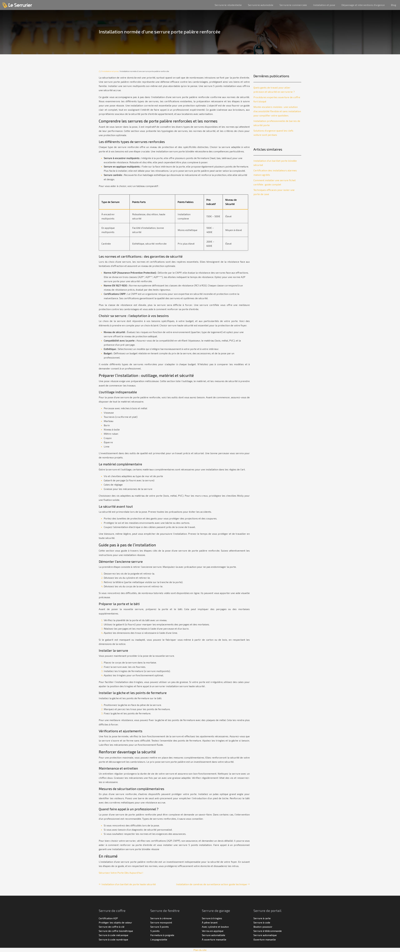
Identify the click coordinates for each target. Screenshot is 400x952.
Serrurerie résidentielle (228, 4)
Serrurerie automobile (260, 4)
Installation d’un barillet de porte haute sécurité (129, 884)
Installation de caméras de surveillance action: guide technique (211, 884)
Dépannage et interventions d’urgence (363, 4)
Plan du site (200, 949)
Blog (393, 4)
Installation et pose (324, 4)
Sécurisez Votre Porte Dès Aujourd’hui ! (121, 872)
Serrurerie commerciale (293, 4)
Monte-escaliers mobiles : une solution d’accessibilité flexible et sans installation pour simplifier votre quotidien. (277, 111)
